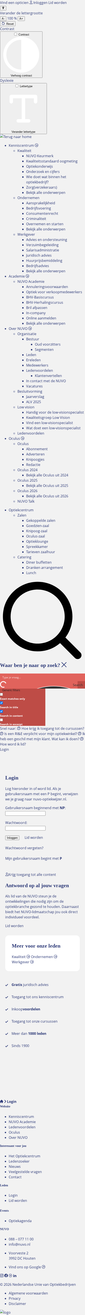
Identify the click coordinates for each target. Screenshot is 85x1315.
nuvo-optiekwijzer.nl (49, 799)
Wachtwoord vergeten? (24, 848)
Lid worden (57, 2)
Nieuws (15, 1166)
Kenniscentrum (21, 1116)
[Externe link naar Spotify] (11, 1275)
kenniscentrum (51, 996)
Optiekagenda (20, 1220)
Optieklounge (37, 541)
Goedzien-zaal (37, 525)
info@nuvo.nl (19, 1244)
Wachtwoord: (16, 822)
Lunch (31, 572)
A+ (21, 18)
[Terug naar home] (16, 136)
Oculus (14, 1132)
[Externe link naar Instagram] (2, 1275)
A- (3, 18)
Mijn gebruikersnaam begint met (33, 858)
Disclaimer (17, 1303)
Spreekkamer (37, 546)
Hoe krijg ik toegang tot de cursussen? (52, 728)
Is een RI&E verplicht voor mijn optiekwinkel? (40, 733)
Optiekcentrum (21, 510)
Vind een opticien (14, 2)
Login (13, 1195)
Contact (15, 1177)
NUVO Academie (22, 1121)
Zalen (21, 515)
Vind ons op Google (25, 1267)
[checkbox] (22, 696)
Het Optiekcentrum (24, 1156)
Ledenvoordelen (22, 1127)
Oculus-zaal (35, 536)
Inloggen (40, 2)
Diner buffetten (39, 562)
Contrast (24, 34)
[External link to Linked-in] (15, 1275)
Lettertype (26, 86)
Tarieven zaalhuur (40, 551)
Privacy (14, 1298)
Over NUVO (18, 1137)
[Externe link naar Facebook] (6, 1275)
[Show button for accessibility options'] (3, 8)
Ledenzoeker (19, 1161)
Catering (24, 557)
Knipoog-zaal (36, 531)
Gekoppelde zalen (40, 520)
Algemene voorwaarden (28, 1293)
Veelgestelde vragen (25, 1171)
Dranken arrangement (44, 567)
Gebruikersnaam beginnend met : (35, 807)
